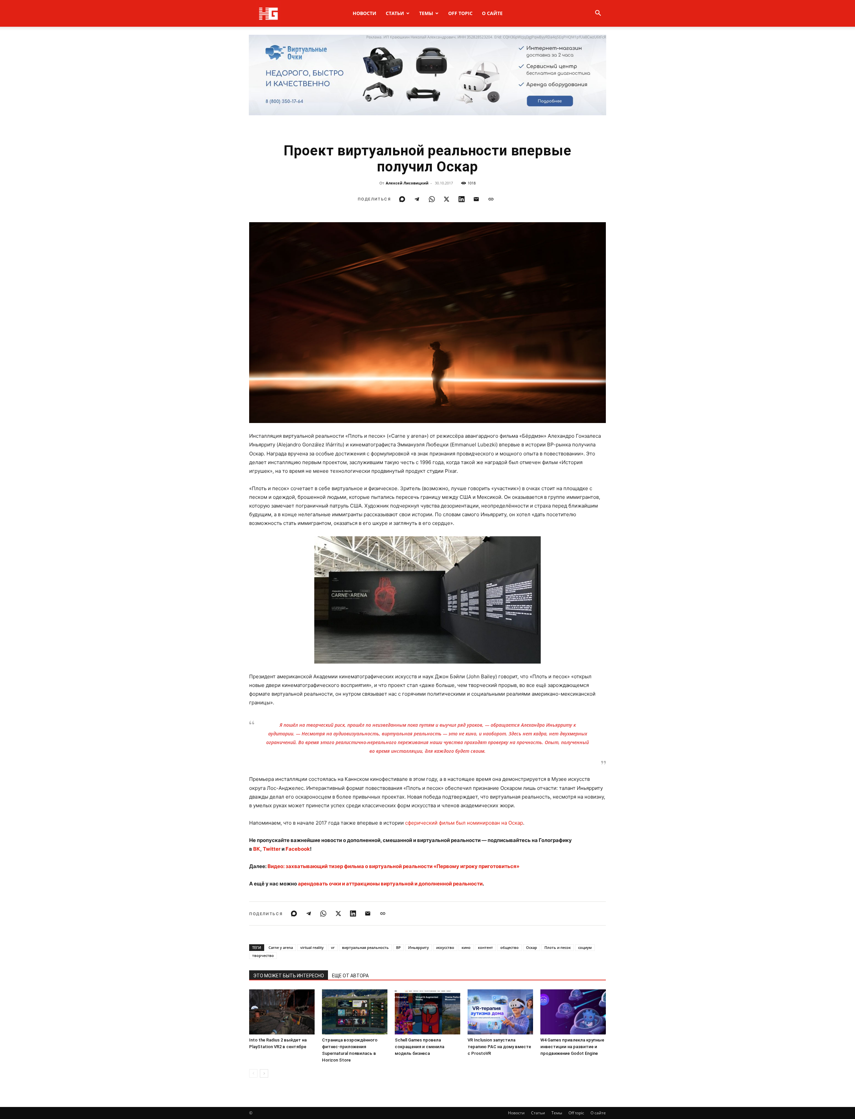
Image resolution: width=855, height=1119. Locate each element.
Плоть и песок (557, 947)
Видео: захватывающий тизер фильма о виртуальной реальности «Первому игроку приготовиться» (393, 866)
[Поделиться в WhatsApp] (431, 199)
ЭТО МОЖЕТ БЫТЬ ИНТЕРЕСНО (288, 975)
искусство (445, 947)
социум (585, 947)
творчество (263, 955)
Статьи (395, 13)
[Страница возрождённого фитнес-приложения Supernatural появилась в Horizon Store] (354, 1011)
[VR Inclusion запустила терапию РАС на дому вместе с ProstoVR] (500, 1011)
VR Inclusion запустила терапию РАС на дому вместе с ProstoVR (499, 1046)
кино (466, 947)
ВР (398, 947)
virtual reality (312, 947)
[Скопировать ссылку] (491, 199)
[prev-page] (253, 1073)
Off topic (460, 13)
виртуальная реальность (365, 947)
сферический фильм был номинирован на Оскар (464, 823)
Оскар (531, 947)
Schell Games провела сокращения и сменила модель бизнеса (419, 1046)
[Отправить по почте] (476, 199)
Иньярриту (418, 947)
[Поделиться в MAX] (402, 199)
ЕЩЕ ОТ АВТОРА (350, 975)
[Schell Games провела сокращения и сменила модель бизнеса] (427, 1011)
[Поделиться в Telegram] (416, 199)
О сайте (492, 13)
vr (333, 947)
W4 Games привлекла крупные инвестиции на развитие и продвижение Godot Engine (572, 1046)
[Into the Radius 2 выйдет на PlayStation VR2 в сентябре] (282, 1011)
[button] (598, 14)
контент (485, 947)
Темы (426, 13)
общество (509, 947)
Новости (364, 13)
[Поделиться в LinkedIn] (461, 199)
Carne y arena (281, 947)
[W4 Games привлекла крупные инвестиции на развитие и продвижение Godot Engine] (573, 1011)
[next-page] (264, 1073)
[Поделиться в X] (446, 199)
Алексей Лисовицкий (407, 182)
